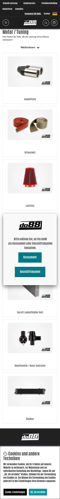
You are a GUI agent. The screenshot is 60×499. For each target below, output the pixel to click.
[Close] (57, 214)
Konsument (30, 257)
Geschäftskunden (30, 271)
